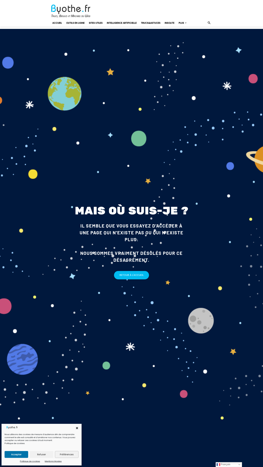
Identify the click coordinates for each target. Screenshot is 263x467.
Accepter (16, 454)
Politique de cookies (15, 443)
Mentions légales (53, 461)
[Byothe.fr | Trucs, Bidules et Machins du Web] (76, 11)
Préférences (67, 454)
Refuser (41, 454)
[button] (77, 428)
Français (225, 464)
